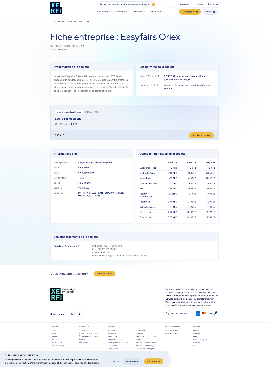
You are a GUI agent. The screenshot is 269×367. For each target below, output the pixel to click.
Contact (196, 333)
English (196, 330)
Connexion (213, 4)
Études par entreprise (67, 21)
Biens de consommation (118, 342)
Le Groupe (54, 330)
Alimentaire (112, 330)
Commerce (112, 346)
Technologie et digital (145, 349)
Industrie (139, 333)
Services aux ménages (145, 346)
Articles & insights (172, 330)
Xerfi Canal (54, 339)
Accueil (53, 21)
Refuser (116, 361)
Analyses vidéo (171, 333)
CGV (195, 346)
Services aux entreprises (146, 342)
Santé (138, 339)
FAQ (195, 336)
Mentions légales (200, 339)
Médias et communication (146, 336)
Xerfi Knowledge (57, 346)
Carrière (53, 336)
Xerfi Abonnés (56, 342)
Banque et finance (115, 339)
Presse (200, 4)
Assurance (112, 333)
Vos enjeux (83, 342)
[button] (105, 13)
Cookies (196, 342)
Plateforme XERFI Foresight (90, 333)
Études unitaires (85, 330)
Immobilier (140, 330)
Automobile (112, 336)
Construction (113, 349)
